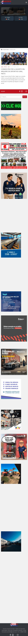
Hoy (9, 67)
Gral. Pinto (4, 67)
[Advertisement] (14, 35)
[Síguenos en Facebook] (19, 91)
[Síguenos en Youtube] (22, 91)
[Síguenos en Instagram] (26, 91)
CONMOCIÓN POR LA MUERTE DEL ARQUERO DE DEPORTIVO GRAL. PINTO (13, 71)
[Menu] (26, 2)
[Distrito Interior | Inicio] (7, 2)
